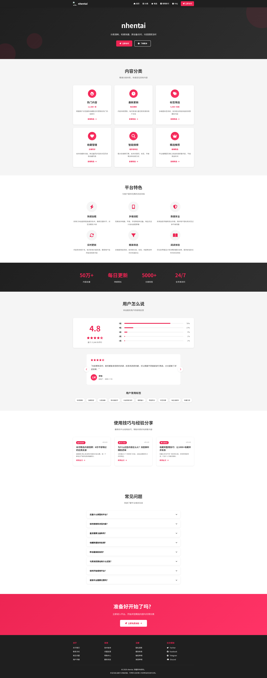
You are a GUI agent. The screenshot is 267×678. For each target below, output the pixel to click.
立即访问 (188, 3)
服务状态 (107, 659)
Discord (173, 659)
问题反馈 (107, 651)
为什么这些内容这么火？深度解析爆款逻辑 (133, 449)
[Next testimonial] (180, 369)
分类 (146, 3)
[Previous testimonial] (86, 369)
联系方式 (76, 651)
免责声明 (139, 659)
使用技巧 (165, 3)
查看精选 (91, 119)
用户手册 (76, 659)
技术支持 (107, 647)
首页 (137, 3)
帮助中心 (107, 655)
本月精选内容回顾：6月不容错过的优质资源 (91, 449)
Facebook (173, 651)
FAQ (176, 3)
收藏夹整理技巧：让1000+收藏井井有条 (175, 449)
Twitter (173, 647)
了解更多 (144, 43)
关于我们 (76, 647)
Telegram (173, 655)
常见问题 (76, 655)
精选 (155, 3)
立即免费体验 (133, 623)
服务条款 (139, 651)
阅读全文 (79, 460)
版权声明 (139, 655)
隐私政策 (139, 647)
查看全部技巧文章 (134, 473)
